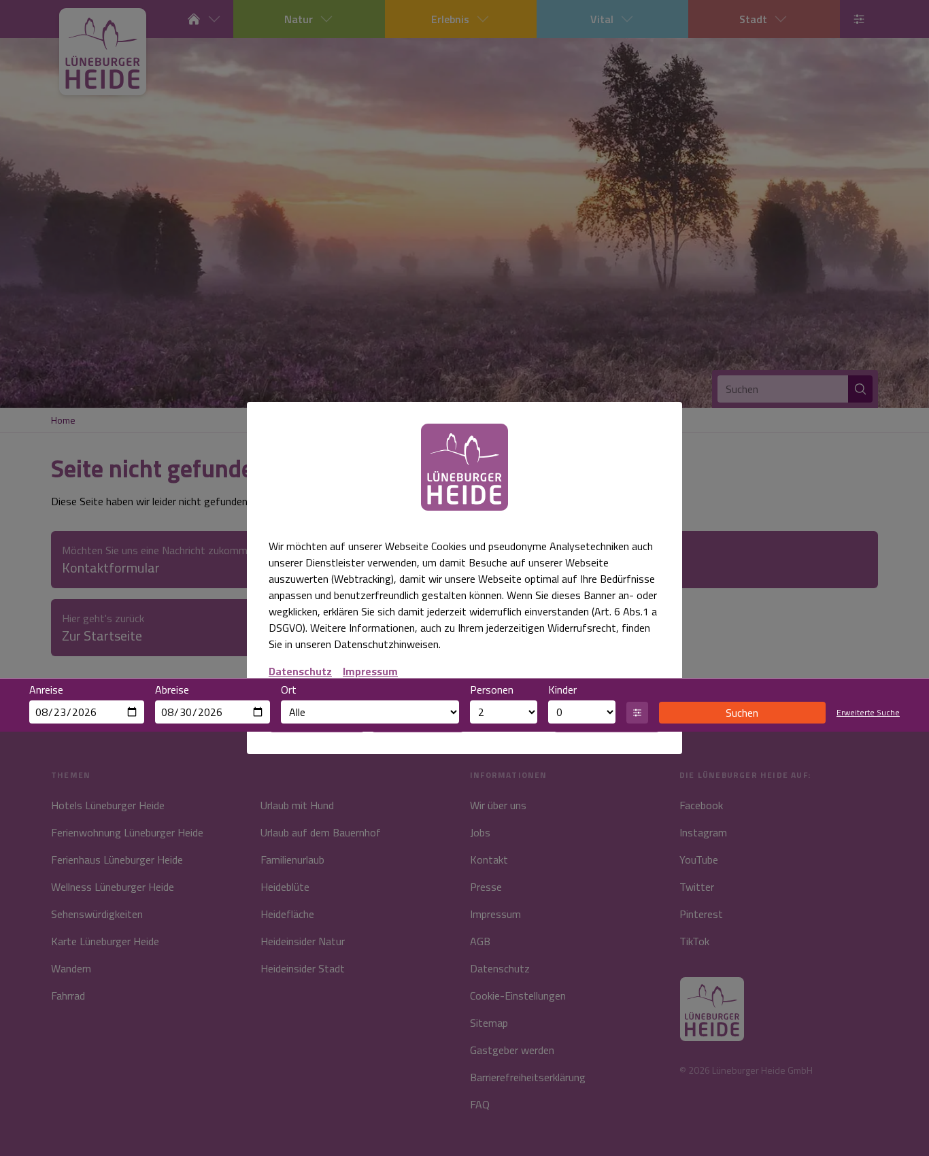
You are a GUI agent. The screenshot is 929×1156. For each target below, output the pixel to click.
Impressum (370, 671)
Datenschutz (300, 671)
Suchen (742, 712)
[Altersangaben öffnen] (637, 713)
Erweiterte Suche (868, 712)
